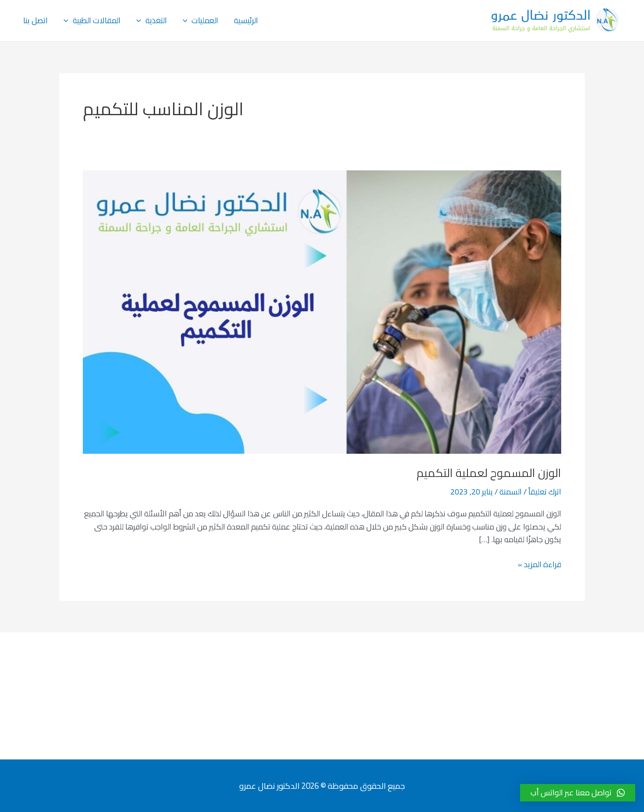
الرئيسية (246, 20)
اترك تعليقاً (544, 491)
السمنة (510, 491)
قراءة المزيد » (539, 564)
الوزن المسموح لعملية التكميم (489, 473)
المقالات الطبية (96, 20)
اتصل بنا (35, 20)
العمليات (204, 20)
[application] (187, 20)
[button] (577, 792)
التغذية (156, 20)
